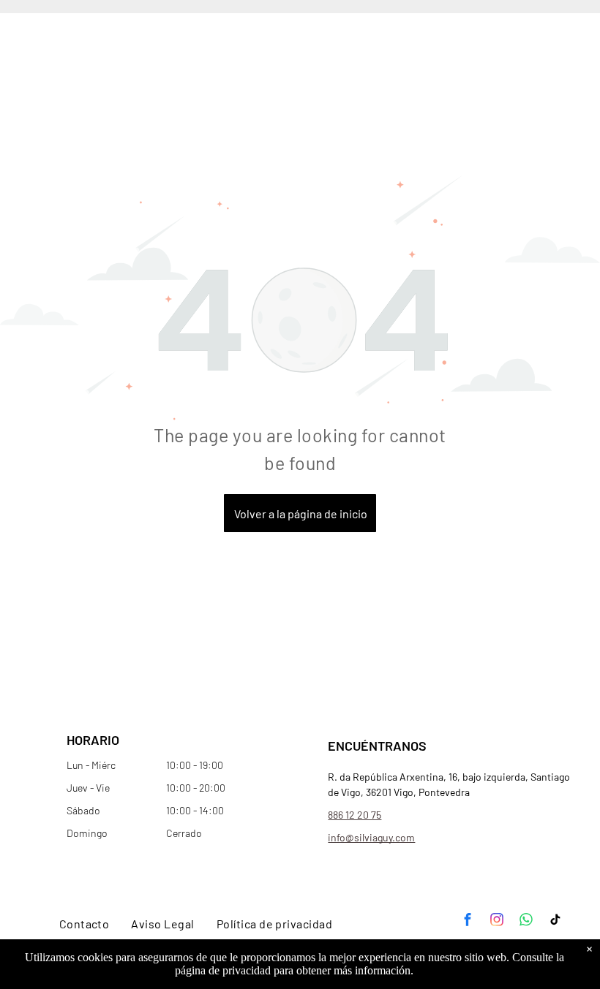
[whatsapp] (526, 921)
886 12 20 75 (354, 814)
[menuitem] (84, 923)
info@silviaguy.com (371, 837)
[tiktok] (555, 921)
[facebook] (467, 921)
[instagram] (497, 921)
